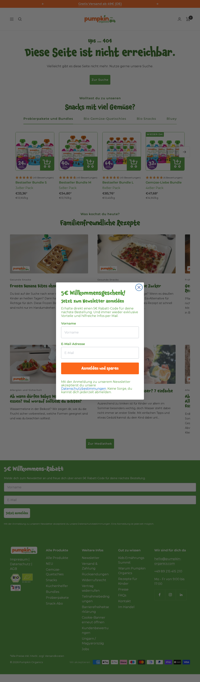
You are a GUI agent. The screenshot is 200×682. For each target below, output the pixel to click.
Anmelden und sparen (100, 368)
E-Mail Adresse (73, 344)
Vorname (68, 323)
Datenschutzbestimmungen (83, 388)
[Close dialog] (139, 287)
